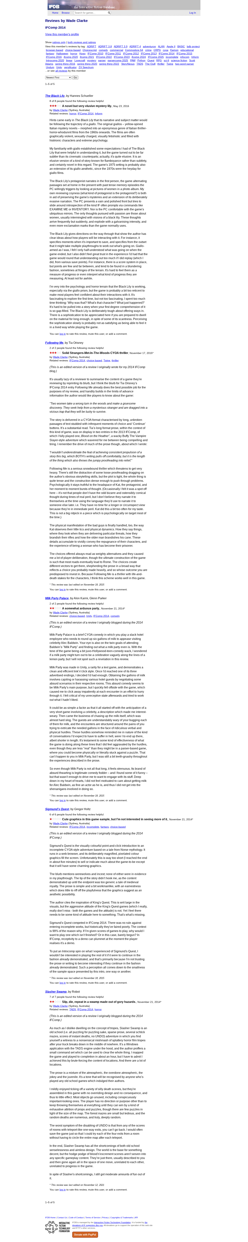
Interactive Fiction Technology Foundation (112, 1222)
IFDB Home (50, 1217)
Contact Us (62, 1217)
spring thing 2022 (109, 64)
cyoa (165, 50)
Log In (192, 12)
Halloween (62, 53)
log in (63, 334)
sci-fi (166, 60)
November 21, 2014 (113, 608)
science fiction (179, 60)
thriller (160, 64)
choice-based (73, 50)
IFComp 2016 (54, 57)
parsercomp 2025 (118, 60)
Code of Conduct (76, 1217)
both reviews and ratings (82, 42)
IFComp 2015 (184, 53)
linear (69, 60)
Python (141, 60)
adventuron (149, 46)
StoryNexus (128, 64)
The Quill (150, 64)
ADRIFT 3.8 (105, 46)
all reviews (61, 70)
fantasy (50, 53)
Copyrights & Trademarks (121, 1217)
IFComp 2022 (104, 57)
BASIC (181, 46)
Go (75, 77)
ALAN (161, 46)
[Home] (124, 5)
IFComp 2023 (122, 57)
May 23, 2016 (121, 106)
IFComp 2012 (131, 53)
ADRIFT (91, 46)
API (136, 1217)
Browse (66, 12)
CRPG (157, 50)
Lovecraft (79, 60)
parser (102, 60)
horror (73, 53)
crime (148, 50)
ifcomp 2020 (71, 57)
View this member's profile (62, 34)
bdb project (193, 46)
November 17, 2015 (141, 353)
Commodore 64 (134, 50)
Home (55, 12)
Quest (150, 60)
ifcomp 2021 (87, 57)
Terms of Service (92, 1217)
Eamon (174, 50)
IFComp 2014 (166, 53)
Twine (169, 64)
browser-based (54, 50)
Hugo (82, 53)
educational (187, 50)
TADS (140, 64)
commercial (116, 50)
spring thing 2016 (65, 64)
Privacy (105, 1217)
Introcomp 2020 (55, 60)
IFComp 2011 (113, 53)
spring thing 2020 (87, 64)
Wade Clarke (60, 110)
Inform (195, 57)
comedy (103, 50)
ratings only (59, 42)
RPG (159, 60)
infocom (184, 57)
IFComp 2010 (95, 53)
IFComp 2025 (156, 57)
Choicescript (90, 50)
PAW (132, 60)
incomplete (172, 57)
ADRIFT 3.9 (120, 46)
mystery (91, 60)
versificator (70, 67)
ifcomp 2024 (139, 57)
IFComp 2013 (149, 53)
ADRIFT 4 (135, 46)
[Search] (109, 13)
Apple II (171, 46)
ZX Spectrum (86, 67)
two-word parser (184, 64)
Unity (59, 67)
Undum (50, 67)
